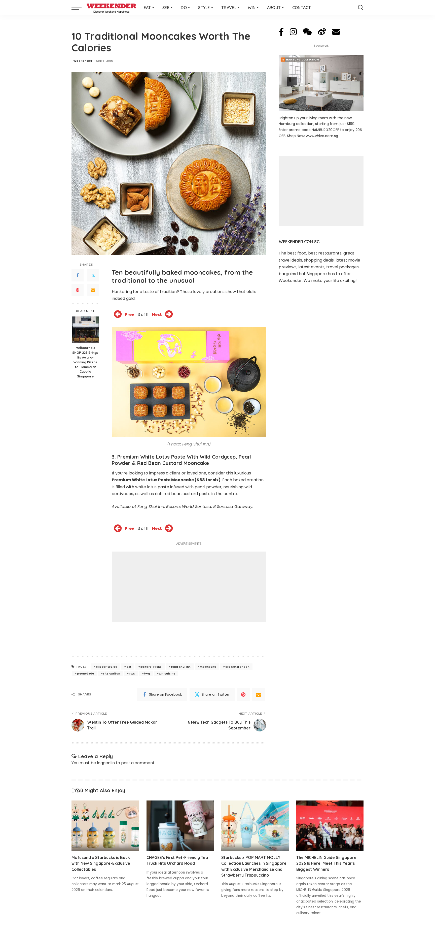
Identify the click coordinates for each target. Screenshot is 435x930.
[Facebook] (77, 275)
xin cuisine (167, 673)
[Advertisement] (189, 587)
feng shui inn (181, 666)
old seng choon (237, 666)
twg (147, 673)
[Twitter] (93, 275)
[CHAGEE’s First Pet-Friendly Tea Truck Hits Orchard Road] (180, 825)
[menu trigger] (79, 7)
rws (132, 673)
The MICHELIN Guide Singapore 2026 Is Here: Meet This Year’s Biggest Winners (326, 863)
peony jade (85, 673)
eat (129, 666)
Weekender (82, 60)
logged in (106, 763)
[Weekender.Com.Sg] (111, 7)
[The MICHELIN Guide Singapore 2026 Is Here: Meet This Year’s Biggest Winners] (330, 825)
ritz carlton (111, 673)
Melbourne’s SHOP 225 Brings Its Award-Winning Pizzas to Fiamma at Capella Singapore (85, 362)
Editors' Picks (151, 666)
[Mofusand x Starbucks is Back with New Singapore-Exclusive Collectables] (105, 825)
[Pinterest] (77, 290)
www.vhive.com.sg (322, 135)
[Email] (93, 290)
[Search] (360, 7)
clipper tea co (106, 666)
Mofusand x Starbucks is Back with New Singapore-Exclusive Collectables (100, 863)
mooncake (208, 666)
